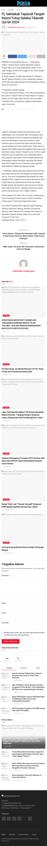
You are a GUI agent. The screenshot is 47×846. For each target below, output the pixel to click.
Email (4, 613)
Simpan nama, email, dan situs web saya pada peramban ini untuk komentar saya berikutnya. (24, 634)
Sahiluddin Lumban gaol (16, 27)
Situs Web (5, 623)
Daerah (18, 10)
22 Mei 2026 (6, 331)
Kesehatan (11, 10)
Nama (4, 603)
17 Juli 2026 (16, 770)
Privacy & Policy (23, 834)
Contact (34, 834)
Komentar (6, 575)
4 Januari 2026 (7, 420)
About (4, 834)
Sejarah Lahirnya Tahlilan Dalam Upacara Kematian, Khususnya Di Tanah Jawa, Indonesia (27, 675)
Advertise (12, 834)
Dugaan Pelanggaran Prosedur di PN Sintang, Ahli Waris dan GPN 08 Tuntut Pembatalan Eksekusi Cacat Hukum (23, 461)
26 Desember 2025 (8, 509)
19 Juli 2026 (7, 746)
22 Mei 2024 (32, 27)
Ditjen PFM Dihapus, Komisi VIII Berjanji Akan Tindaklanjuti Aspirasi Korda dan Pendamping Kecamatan (28, 699)
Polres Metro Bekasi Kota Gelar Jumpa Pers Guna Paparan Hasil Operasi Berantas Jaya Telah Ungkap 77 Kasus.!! (28, 754)
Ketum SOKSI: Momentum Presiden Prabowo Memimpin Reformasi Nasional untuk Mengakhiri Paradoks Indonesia (28, 766)
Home (3, 10)
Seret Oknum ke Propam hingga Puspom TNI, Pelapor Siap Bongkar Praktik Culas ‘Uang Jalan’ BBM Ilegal (21, 741)
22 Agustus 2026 (17, 759)
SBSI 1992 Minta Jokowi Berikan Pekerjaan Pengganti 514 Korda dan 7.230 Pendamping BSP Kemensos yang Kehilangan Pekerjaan (28, 687)
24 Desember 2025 (8, 553)
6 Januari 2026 (7, 374)
